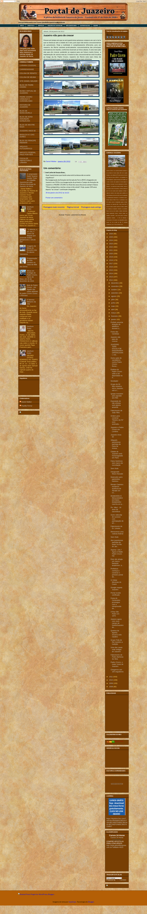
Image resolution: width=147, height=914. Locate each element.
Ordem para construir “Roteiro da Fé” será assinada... (117, 420)
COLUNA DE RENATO (28, 73)
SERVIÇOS (41, 25)
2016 (111, 267)
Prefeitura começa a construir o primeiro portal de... (117, 573)
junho (113, 303)
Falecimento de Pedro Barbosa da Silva (117, 657)
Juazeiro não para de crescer (115, 339)
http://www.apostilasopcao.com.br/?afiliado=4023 (116, 846)
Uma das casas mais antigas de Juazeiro (116, 649)
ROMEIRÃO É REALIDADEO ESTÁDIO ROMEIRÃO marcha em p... (117, 500)
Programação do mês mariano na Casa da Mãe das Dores (28, 262)
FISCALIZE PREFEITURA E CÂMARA (26, 160)
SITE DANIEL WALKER (28, 81)
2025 (111, 237)
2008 (111, 687)
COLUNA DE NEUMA (28, 77)
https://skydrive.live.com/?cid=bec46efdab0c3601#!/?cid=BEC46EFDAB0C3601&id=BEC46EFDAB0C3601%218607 (116, 822)
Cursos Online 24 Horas (117, 839)
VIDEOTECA (30, 25)
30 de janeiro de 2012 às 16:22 (57, 193)
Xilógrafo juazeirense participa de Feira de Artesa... (116, 444)
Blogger (91, 902)
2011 (111, 677)
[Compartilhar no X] (82, 162)
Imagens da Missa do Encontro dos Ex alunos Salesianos (28, 250)
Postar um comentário (54, 198)
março (113, 313)
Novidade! (114, 381)
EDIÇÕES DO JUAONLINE (55, 25)
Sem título (114, 468)
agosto (114, 296)
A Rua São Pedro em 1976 (115, 614)
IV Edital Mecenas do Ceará (116, 582)
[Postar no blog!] (81, 162)
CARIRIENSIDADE (27, 69)
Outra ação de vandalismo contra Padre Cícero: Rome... (116, 362)
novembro (115, 286)
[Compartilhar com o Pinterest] (86, 162)
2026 (111, 234)
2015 (111, 270)
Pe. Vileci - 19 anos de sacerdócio (116, 509)
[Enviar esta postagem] (75, 161)
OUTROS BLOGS (85, 25)
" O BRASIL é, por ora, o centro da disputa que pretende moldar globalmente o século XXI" (29, 236)
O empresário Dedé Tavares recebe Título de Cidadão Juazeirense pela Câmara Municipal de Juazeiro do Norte (28, 180)
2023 (111, 244)
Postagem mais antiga (91, 207)
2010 (111, 680)
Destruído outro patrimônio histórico (116, 479)
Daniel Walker (51, 161)
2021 (111, 250)
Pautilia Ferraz (26, 406)
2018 (111, 260)
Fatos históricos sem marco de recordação (117, 463)
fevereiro (114, 316)
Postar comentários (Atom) (75, 215)
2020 (111, 253)
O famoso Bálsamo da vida (31, 302)
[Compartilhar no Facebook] (84, 162)
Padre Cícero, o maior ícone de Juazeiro (117, 664)
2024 (111, 240)
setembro (115, 293)
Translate (122, 880)
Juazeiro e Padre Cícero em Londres (117, 429)
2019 (111, 257)
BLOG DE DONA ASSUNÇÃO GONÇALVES (26, 119)
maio (113, 306)
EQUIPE (95, 25)
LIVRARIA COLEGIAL (28, 65)
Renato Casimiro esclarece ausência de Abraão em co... (117, 489)
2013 (111, 277)
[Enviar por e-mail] (79, 162)
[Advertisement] (114, 712)
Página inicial (73, 207)
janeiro (114, 319)
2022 (111, 247)
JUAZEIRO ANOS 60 (28, 131)
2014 (111, 273)
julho (113, 299)
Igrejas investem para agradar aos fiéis (117, 396)
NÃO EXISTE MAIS (71, 25)
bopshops (72, 902)
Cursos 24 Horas (117, 837)
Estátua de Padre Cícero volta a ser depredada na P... (116, 374)
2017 (111, 263)
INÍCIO (22, 25)
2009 (111, 683)
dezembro (115, 283)
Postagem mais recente (54, 207)
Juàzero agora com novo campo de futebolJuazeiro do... (117, 623)
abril (113, 309)
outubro (114, 290)
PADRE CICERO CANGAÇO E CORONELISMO (26, 99)
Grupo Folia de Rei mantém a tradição (117, 642)
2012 (111, 280)
